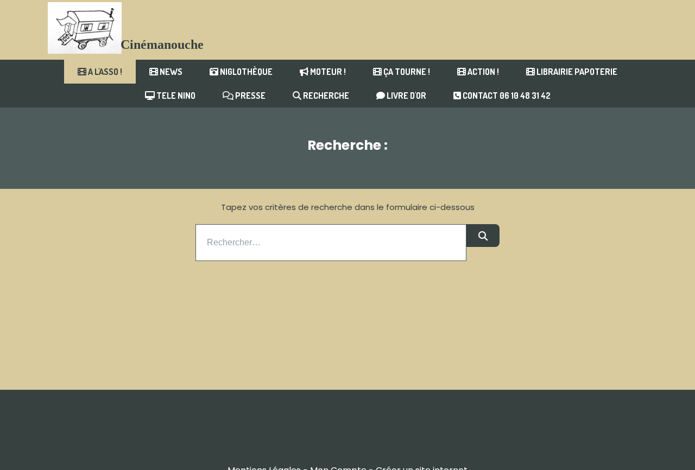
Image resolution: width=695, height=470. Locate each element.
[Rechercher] (483, 235)
